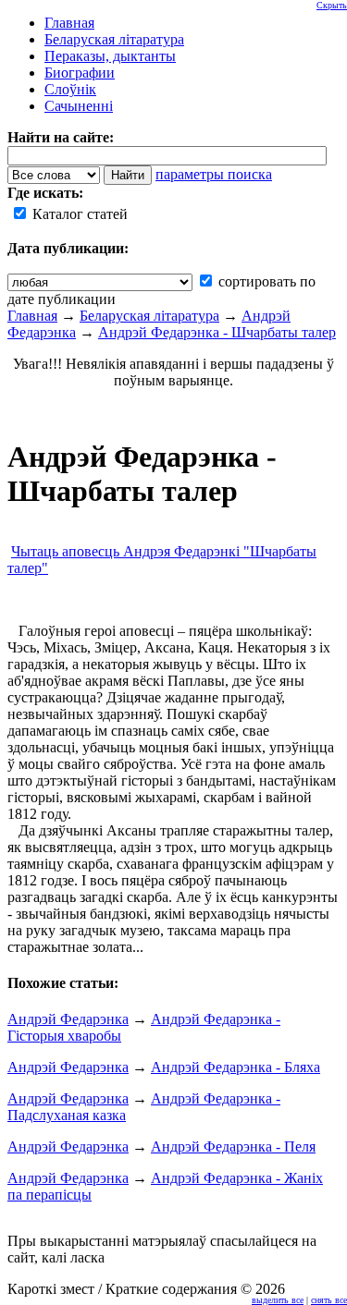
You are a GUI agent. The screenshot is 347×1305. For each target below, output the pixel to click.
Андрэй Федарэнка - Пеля (233, 1146)
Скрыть (331, 5)
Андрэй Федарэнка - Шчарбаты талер (217, 332)
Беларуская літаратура (149, 315)
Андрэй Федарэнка (68, 1019)
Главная (32, 315)
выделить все (278, 1300)
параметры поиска (213, 174)
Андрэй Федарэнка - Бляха (235, 1067)
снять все (329, 1300)
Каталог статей (78, 214)
